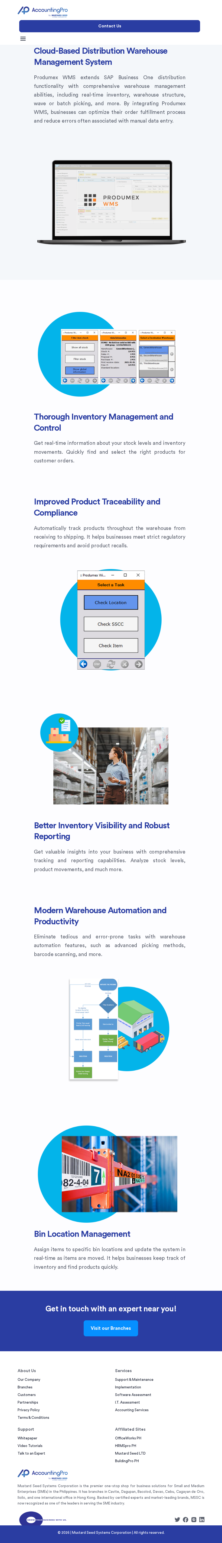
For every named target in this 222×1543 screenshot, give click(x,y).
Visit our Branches (111, 1328)
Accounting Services (132, 1410)
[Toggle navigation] (23, 39)
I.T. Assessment (127, 1402)
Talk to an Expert (31, 1453)
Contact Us (109, 26)
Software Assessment (133, 1395)
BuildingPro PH (127, 1461)
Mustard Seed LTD (130, 1453)
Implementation (128, 1387)
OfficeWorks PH (128, 1438)
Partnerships (28, 1402)
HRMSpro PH (125, 1446)
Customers (27, 1395)
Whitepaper (27, 1438)
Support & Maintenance (134, 1379)
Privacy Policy (29, 1410)
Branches (25, 1387)
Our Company (29, 1379)
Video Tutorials (30, 1446)
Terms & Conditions (33, 1417)
